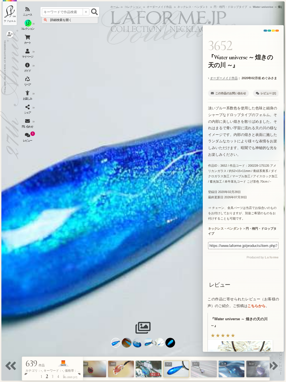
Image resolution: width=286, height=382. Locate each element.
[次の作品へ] (274, 369)
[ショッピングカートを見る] (28, 41)
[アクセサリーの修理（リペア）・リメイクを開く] (28, 82)
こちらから (256, 306)
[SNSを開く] (28, 110)
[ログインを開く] (9, 34)
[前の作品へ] (12, 369)
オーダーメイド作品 (224, 78)
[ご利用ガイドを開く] (28, 69)
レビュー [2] (268, 93)
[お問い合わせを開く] (28, 124)
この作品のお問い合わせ (230, 93)
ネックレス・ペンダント (225, 228)
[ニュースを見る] (28, 13)
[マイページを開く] (28, 55)
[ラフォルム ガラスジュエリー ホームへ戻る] (10, 12)
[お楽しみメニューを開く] (28, 96)
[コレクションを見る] (28, 27)
